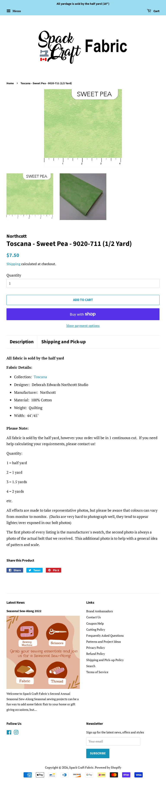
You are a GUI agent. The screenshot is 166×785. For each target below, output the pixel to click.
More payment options (83, 325)
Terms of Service (97, 672)
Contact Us (93, 617)
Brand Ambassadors (99, 611)
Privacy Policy (95, 648)
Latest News (15, 602)
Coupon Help (95, 623)
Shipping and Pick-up (63, 342)
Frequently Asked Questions (105, 635)
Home (10, 83)
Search (90, 666)
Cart (156, 11)
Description (22, 342)
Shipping (13, 263)
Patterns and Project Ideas (103, 641)
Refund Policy (95, 654)
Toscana (40, 376)
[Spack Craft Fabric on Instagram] (16, 733)
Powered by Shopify (108, 767)
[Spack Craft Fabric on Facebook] (8, 733)
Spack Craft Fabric (81, 767)
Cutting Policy (95, 629)
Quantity (13, 275)
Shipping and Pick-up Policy (105, 660)
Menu (16, 11)
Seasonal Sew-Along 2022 (24, 611)
